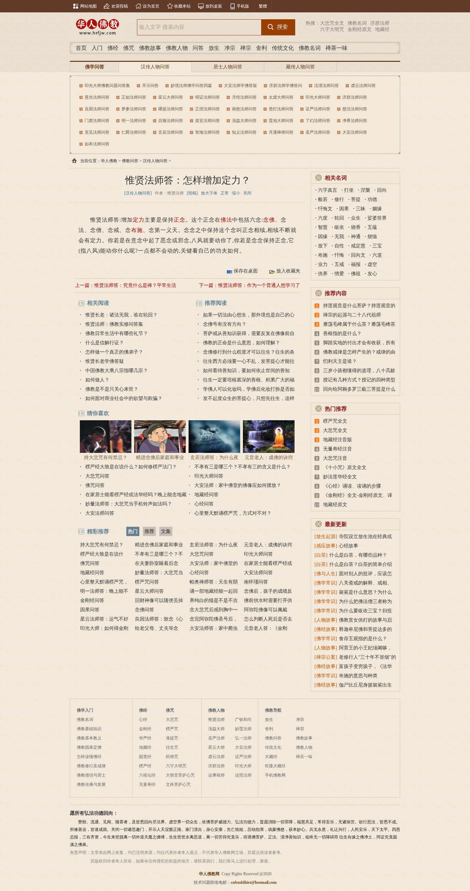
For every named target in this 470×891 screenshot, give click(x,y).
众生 (356, 218)
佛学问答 (94, 66)
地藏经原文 (335, 504)
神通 (356, 236)
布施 (137, 230)
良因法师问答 (97, 109)
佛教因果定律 (89, 747)
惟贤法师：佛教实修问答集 (114, 324)
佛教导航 (273, 710)
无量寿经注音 (337, 449)
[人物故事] (325, 620)
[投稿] (192, 193)
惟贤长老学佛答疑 (104, 361)
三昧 (360, 208)
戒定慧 (358, 245)
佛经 (112, 48)
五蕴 (372, 227)
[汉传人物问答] (138, 193)
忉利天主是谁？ (340, 361)
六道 (377, 255)
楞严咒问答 (147, 581)
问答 (198, 48)
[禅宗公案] (325, 657)
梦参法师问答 (133, 109)
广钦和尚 (243, 719)
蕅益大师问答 (244, 120)
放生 (214, 48)
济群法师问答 (354, 97)
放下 (323, 245)
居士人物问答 (227, 66)
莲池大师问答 (281, 120)
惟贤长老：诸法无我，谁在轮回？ (121, 315)
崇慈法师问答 (244, 109)
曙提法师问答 (170, 109)
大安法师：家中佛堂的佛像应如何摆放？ (237, 485)
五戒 (339, 264)
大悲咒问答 (97, 476)
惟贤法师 (216, 719)
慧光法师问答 (97, 97)
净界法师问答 (354, 120)
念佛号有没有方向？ (224, 324)
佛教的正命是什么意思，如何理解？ (241, 342)
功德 (372, 199)
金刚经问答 (92, 600)
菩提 (356, 199)
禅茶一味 (336, 48)
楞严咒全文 (335, 421)
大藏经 (271, 756)
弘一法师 (243, 738)
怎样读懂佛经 (89, 756)
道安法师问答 (207, 120)
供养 (323, 273)
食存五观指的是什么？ (363, 638)
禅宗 (245, 48)
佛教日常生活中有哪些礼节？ (116, 333)
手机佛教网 (275, 775)
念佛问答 (144, 609)
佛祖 (356, 273)
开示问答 (150, 85)
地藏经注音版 (337, 439)
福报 (356, 264)
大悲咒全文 (332, 23)
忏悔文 (325, 208)
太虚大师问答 (281, 97)
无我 (339, 236)
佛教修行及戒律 (91, 766)
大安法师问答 (354, 132)
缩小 (236, 193)
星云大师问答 (170, 97)
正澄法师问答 (207, 109)
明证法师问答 (207, 97)
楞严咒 (172, 728)
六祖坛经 (147, 775)
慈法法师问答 (354, 109)
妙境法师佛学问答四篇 (191, 85)
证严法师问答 (318, 109)
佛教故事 (150, 48)
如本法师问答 (97, 144)
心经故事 (348, 545)
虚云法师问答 (363, 85)
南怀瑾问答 (256, 581)
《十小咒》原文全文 (344, 467)
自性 (339, 245)
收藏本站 (182, 6)
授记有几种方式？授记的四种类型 (359, 379)
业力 (323, 264)
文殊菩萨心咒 (178, 784)
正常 (225, 193)
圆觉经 (145, 756)
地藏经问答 (206, 494)
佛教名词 (357, 23)
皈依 (339, 227)
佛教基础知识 (89, 728)
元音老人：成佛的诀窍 (269, 457)
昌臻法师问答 (170, 120)
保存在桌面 (246, 271)
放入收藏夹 (288, 271)
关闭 (247, 193)
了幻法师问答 (318, 120)
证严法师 (243, 756)
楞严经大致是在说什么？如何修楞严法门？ (131, 466)
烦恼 (372, 236)
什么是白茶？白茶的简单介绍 (360, 564)
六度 (323, 218)
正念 (179, 220)
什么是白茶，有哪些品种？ (358, 555)
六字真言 (327, 190)
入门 (97, 48)
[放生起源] (325, 536)
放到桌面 (213, 6)
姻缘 (377, 208)
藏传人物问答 (300, 66)
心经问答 (204, 503)
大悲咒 (172, 719)
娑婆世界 (377, 218)
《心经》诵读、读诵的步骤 (352, 486)
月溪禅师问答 (281, 132)
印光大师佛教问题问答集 (107, 85)
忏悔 (339, 255)
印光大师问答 (318, 97)
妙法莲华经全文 (340, 476)
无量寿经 (147, 784)
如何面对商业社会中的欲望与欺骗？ (123, 398)
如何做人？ (97, 379)
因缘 (323, 236)
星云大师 (216, 747)
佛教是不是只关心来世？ (111, 389)
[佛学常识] (325, 583)
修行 (339, 199)
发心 (372, 273)
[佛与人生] (325, 573)
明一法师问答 (133, 120)
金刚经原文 (360, 29)
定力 (139, 220)
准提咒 (172, 738)
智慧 (323, 227)
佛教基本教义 (89, 738)
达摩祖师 (216, 775)
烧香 (356, 227)
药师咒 (172, 756)
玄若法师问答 (170, 132)
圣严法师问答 (318, 132)
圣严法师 (216, 738)
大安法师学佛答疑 (240, 85)
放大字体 (209, 193)
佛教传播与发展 (91, 784)
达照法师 (243, 775)
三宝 (377, 245)
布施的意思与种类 (358, 675)
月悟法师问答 (244, 97)
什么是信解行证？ (104, 342)
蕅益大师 (216, 728)
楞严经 (145, 766)
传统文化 (283, 48)
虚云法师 (216, 756)
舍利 (261, 48)
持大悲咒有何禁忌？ (105, 457)
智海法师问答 (207, 132)
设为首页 (151, 6)
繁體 (263, 6)
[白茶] (321, 555)
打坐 (349, 190)
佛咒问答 (95, 485)
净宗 (229, 48)
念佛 (269, 220)
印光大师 (243, 766)
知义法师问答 (244, 132)
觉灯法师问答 (281, 109)
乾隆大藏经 (275, 766)
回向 (382, 190)
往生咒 (172, 747)
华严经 (145, 738)
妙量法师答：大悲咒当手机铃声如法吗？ (128, 503)
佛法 (226, 220)
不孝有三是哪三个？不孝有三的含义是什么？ (242, 466)
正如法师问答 (133, 97)
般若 (323, 199)
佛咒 (128, 48)
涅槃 (365, 190)
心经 (143, 719)
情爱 (339, 273)
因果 (344, 208)
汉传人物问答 (155, 66)
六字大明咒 (332, 29)
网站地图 (88, 6)
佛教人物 (177, 48)
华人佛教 (109, 160)
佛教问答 (130, 160)
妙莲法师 (243, 728)
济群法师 (379, 23)
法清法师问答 (326, 85)
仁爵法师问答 (133, 132)
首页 (81, 48)
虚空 (372, 264)
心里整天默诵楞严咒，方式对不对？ (232, 513)
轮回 (339, 218)
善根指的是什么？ (342, 333)
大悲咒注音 (335, 458)
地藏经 (382, 29)
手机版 (243, 6)
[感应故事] (325, 545)
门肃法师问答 (97, 120)
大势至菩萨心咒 (180, 775)
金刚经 (145, 728)
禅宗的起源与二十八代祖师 (352, 315)
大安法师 (243, 747)
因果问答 (89, 609)
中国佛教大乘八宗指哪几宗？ (116, 370)
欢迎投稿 (119, 6)
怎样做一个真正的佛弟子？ (114, 352)
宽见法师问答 (97, 132)
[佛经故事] (325, 629)
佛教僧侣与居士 (91, 775)
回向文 (358, 255)
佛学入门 (85, 710)
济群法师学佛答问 (285, 85)
